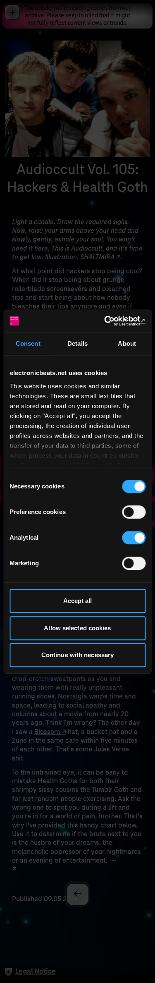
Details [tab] (77, 343)
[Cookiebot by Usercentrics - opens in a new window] (110, 321)
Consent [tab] (28, 343)
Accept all (77, 600)
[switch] (133, 512)
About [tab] (127, 343)
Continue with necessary (77, 654)
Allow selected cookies (77, 627)
